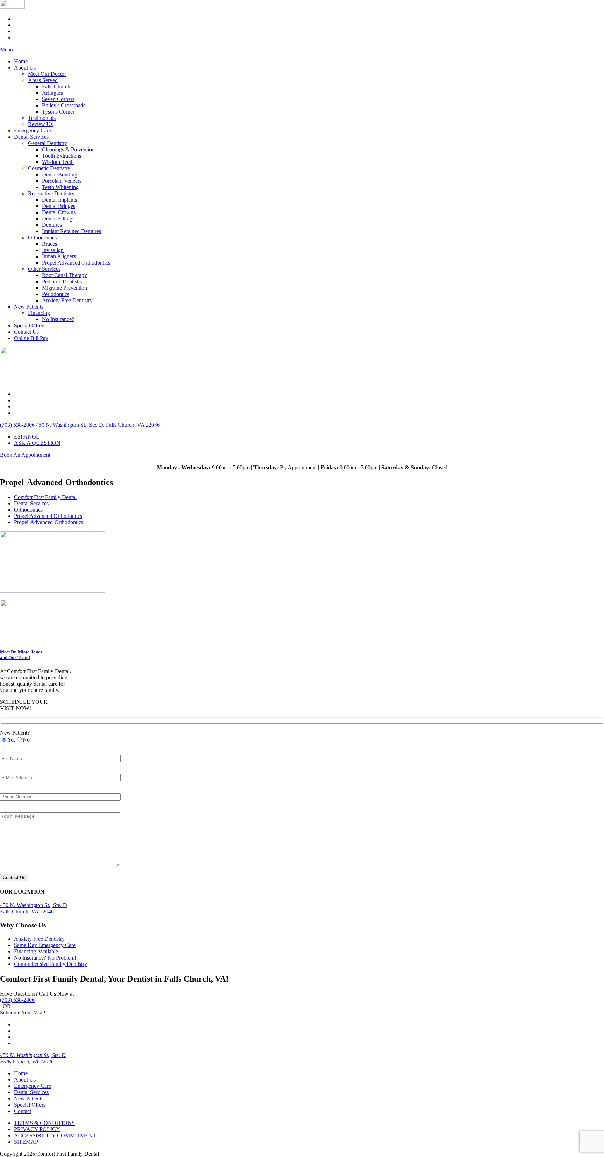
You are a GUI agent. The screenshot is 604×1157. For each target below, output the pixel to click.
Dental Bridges (58, 206)
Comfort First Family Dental (45, 497)
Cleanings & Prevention (68, 149)
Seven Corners (58, 99)
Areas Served (43, 80)
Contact (22, 1111)
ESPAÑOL (26, 437)
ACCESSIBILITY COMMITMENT (55, 1135)
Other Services (44, 269)
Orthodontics (42, 237)
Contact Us (26, 332)
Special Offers (29, 325)
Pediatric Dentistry (62, 281)
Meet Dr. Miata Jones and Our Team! (21, 654)
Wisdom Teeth (58, 162)
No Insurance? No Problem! (45, 958)
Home (21, 61)
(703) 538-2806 (17, 1000)
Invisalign (53, 250)
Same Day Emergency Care (45, 945)
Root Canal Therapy (64, 275)
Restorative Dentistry (51, 193)
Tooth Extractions (61, 156)
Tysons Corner (58, 112)
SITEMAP (26, 1142)
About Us (25, 68)
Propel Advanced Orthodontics (76, 263)
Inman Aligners (59, 256)
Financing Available (36, 951)
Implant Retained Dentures (71, 231)
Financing (39, 313)
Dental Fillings (58, 219)
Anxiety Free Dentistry (67, 300)
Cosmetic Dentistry (49, 168)
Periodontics (55, 294)
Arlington (52, 93)
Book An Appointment (25, 455)
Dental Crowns (59, 212)
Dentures (52, 225)
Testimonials (42, 118)
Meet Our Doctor (47, 74)
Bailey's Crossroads (63, 105)
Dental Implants (59, 200)
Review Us (40, 124)
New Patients (28, 307)
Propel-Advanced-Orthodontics (48, 522)
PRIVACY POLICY (37, 1129)
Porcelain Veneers (61, 181)
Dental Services (31, 137)
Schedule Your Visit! (22, 1012)
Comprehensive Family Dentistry (50, 964)
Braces (49, 244)
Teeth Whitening (60, 187)
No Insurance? (58, 319)
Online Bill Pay (31, 338)
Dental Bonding (59, 175)
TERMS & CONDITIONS (44, 1123)
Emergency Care (32, 130)
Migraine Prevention (64, 288)
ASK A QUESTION (37, 443)
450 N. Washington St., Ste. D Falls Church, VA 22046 (33, 1058)
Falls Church (56, 86)
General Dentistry (47, 143)
